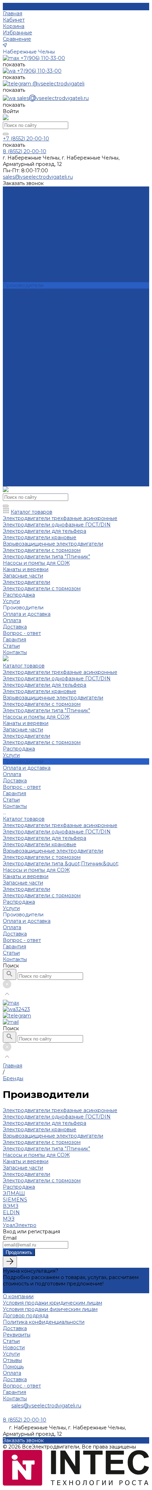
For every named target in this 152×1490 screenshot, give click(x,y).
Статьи (11, 477)
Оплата (12, 298)
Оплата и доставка (27, 445)
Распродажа (19, 272)
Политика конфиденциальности (43, 1322)
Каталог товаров (24, 343)
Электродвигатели (26, 260)
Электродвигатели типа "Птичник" (46, 234)
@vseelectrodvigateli (58, 83)
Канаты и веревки (25, 247)
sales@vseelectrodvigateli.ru (46, 1405)
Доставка (15, 304)
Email (10, 1238)
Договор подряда (25, 1315)
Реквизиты (16, 1335)
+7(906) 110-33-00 (43, 58)
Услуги (11, 432)
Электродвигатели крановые (39, 215)
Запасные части (23, 253)
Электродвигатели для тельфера (44, 209)
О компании (18, 1296)
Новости (14, 1347)
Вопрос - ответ (22, 311)
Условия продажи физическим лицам (50, 1309)
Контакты (15, 483)
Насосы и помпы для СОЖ (36, 241)
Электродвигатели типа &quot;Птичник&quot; (61, 387)
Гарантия (14, 317)
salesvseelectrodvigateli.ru (53, 98)
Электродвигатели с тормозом (42, 228)
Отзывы (12, 1360)
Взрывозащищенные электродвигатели (53, 221)
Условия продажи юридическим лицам (52, 1303)
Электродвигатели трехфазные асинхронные (60, 196)
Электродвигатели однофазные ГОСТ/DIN (57, 202)
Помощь (13, 1366)
